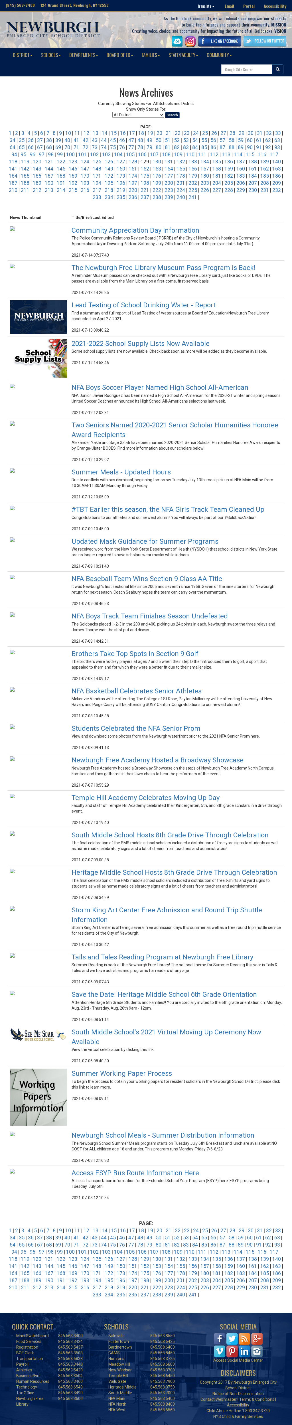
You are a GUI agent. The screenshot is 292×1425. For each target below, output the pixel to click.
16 (123, 133)
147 (85, 169)
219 (121, 190)
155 (181, 169)
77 (131, 147)
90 (250, 147)
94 (14, 154)
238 (157, 197)
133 (192, 162)
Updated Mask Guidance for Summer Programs (145, 541)
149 (109, 169)
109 (178, 154)
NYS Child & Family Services (238, 1416)
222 (157, 190)
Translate (204, 6)
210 (13, 190)
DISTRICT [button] (21, 54)
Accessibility (275, 6)
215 (73, 190)
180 (204, 176)
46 (122, 140)
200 (169, 183)
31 (260, 133)
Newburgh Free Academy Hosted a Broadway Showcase (158, 760)
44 (104, 140)
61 (259, 140)
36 (31, 140)
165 (25, 176)
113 (226, 154)
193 (85, 183)
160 (240, 169)
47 (131, 140)
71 (76, 147)
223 (169, 190)
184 (252, 176)
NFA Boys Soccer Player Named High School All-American (160, 387)
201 (181, 183)
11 (77, 133)
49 (149, 140)
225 (192, 190)
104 (118, 154)
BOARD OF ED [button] (118, 54)
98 (51, 154)
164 (13, 176)
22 (178, 133)
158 (216, 169)
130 (157, 162)
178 (181, 176)
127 (121, 162)
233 (97, 197)
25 (205, 133)
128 (133, 162)
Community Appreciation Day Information (135, 230)
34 (12, 140)
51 (168, 140)
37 (40, 140)
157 (204, 169)
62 (268, 140)
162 (264, 169)
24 (196, 133)
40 (67, 140)
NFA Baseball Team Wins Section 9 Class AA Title (147, 579)
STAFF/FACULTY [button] (182, 54)
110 (190, 154)
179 (192, 176)
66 (31, 147)
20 (159, 133)
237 (145, 197)
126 (109, 162)
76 (122, 147)
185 (264, 176)
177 (169, 176)
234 (109, 197)
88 (231, 147)
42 (85, 140)
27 (223, 133)
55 (204, 140)
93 (277, 147)
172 (109, 176)
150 (121, 169)
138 (252, 162)
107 (154, 154)
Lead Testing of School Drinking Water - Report (144, 305)
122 (61, 162)
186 (276, 176)
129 (145, 1259)
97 (41, 154)
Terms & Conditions (256, 1399)
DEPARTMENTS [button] (82, 54)
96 (32, 154)
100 (70, 154)
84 (195, 147)
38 (49, 140)
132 (181, 162)
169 (73, 176)
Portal (249, 6)
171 (97, 176)
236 (133, 197)
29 (241, 133)
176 (157, 176)
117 (274, 154)
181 (216, 176)
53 (186, 140)
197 (133, 183)
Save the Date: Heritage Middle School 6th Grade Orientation (164, 994)
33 (278, 133)
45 (113, 140)
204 (216, 183)
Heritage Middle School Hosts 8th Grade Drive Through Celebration (174, 872)
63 (277, 140)
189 (37, 183)
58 (231, 140)
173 (121, 176)
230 (252, 190)
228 (228, 190)
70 (67, 147)
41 (76, 140)
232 (276, 190)
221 (145, 190)
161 (252, 169)
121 (49, 162)
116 (262, 154)
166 (37, 176)
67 (40, 147)
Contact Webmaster (218, 1399)
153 (157, 169)
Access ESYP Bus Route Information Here (135, 1173)
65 (22, 147)
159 (228, 169)
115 (250, 154)
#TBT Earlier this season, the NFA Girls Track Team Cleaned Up (168, 509)
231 (264, 190)
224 (181, 190)
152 (145, 169)
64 (12, 147)
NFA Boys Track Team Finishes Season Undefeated (150, 616)
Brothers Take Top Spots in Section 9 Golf (135, 654)
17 (132, 133)
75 (113, 147)
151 (133, 169)
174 (133, 176)
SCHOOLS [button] (49, 54)
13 (95, 133)
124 (85, 162)
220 (133, 190)
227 (216, 190)
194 (97, 183)
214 (61, 190)
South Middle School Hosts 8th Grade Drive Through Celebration (170, 835)
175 (145, 176)
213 (49, 190)
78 (140, 147)
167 (49, 176)
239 (169, 197)
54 (195, 140)
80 (158, 147)
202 (192, 183)
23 (187, 133)
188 (25, 183)
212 (37, 190)
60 (250, 140)
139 (264, 162)
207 (252, 183)
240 (181, 197)
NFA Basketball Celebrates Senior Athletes (137, 691)
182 (228, 176)
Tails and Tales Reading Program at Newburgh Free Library (162, 957)
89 (241, 147)
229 (240, 190)
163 (276, 169)
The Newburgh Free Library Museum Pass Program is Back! (164, 268)
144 (49, 169)
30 (251, 133)
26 (214, 133)
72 (85, 147)
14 (105, 133)
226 (204, 190)
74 (104, 147)
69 (58, 147)
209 (276, 183)
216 (85, 190)
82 (177, 147)
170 (85, 176)
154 (169, 169)
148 (97, 169)
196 (121, 183)
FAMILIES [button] (149, 54)
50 (158, 140)
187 (13, 183)
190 (49, 183)
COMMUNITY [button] (218, 54)
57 (222, 140)
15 (114, 133)
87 (222, 147)
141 (13, 169)
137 (240, 162)
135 (216, 162)
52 (177, 140)
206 (240, 183)
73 (95, 147)
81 (168, 147)
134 (204, 162)
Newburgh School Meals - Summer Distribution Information (163, 1135)
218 (109, 190)
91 (259, 147)
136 (228, 162)
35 (22, 140)
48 (140, 140)
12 (86, 133)
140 (276, 162)
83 (186, 147)
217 (97, 190)
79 (149, 147)
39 (58, 140)
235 (121, 197)
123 (73, 162)
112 (214, 154)
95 (23, 154)
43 (95, 140)
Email (229, 6)
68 (49, 147)
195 (109, 183)
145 (61, 169)
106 (142, 154)
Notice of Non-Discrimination (238, 1393)
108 (166, 154)
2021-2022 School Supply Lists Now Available (141, 344)
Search (172, 115)
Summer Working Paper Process (122, 1073)
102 (94, 154)
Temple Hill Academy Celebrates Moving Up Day (146, 798)
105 (130, 154)
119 (25, 162)
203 (204, 183)
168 (61, 176)
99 (60, 154)
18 (141, 133)
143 (37, 169)
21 (168, 133)
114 (238, 154)
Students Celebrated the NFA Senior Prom (136, 728)
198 (145, 183)
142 (25, 169)
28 (232, 133)
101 (82, 154)
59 (241, 140)
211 (25, 190)
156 (192, 169)
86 (213, 147)
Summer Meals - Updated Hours (121, 472)
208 (264, 183)
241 (192, 197)
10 (68, 133)
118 (13, 162)
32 (269, 133)
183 (240, 176)
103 (106, 154)
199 (157, 183)
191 (61, 183)
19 (150, 133)
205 (228, 183)
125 (97, 162)
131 (169, 162)
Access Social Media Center (238, 1360)
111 (202, 154)
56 (213, 140)
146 (73, 169)
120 (37, 162)
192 (73, 183)
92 (268, 147)
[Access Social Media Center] (238, 1345)
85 (204, 147)
